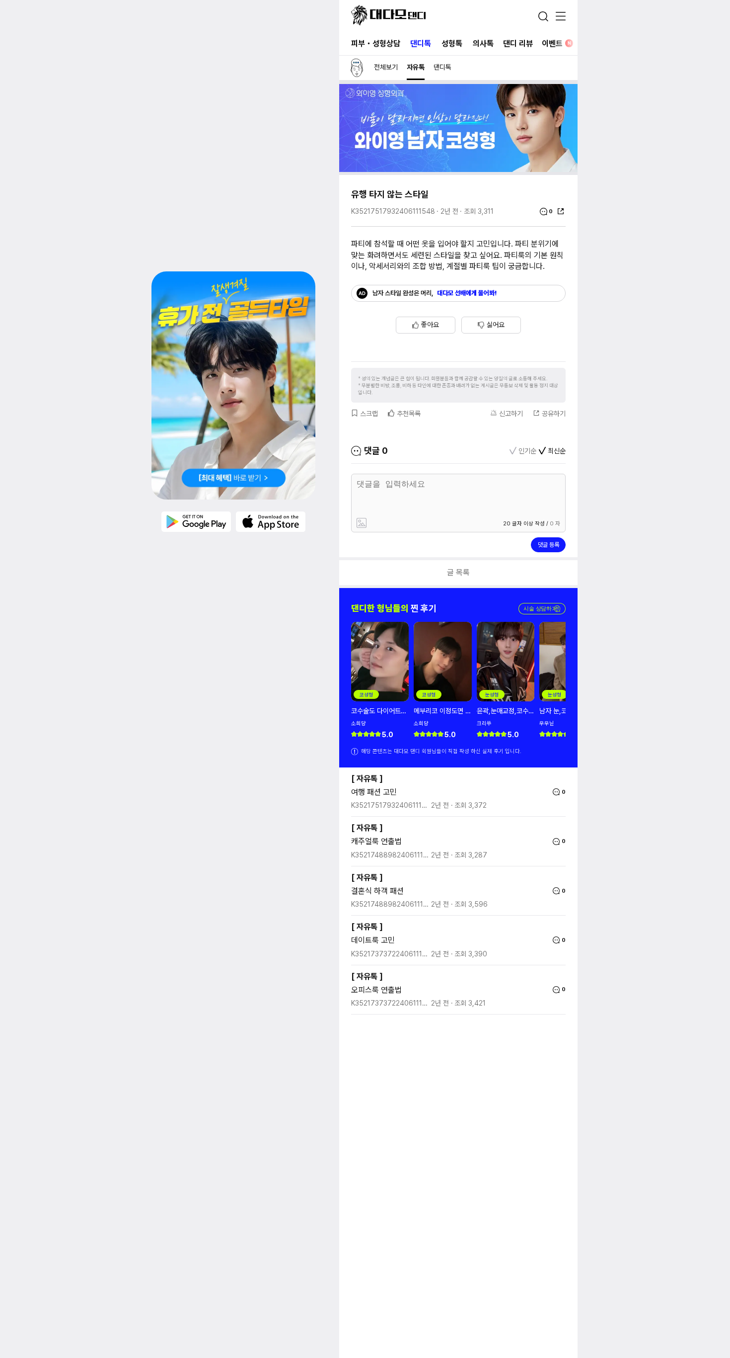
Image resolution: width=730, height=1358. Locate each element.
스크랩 (369, 414)
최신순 (557, 451)
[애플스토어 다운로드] (270, 521)
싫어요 (496, 325)
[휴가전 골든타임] (233, 385)
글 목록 (458, 572)
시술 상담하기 (542, 608)
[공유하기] (561, 211)
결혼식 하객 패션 (377, 891)
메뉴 (561, 17)
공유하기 (554, 414)
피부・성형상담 (375, 43)
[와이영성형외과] (458, 169)
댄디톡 (420, 43)
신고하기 (511, 414)
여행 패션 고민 (374, 792)
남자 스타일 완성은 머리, (434, 293)
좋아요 (430, 325)
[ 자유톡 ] (367, 778)
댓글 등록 (548, 544)
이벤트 (556, 43)
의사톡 (483, 43)
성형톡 (451, 43)
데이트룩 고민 (373, 940)
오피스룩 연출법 (376, 990)
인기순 (527, 451)
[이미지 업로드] (406, 523)
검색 (543, 16)
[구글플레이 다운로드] (196, 521)
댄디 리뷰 (518, 43)
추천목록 (409, 414)
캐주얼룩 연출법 (376, 841)
